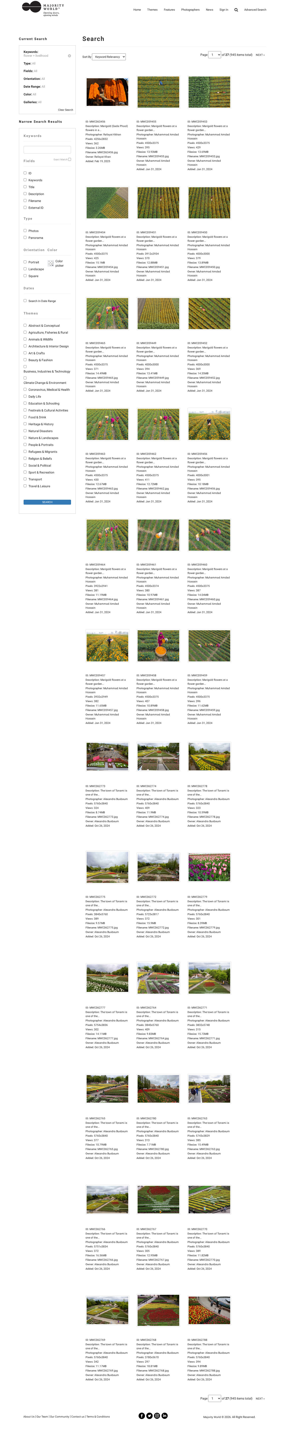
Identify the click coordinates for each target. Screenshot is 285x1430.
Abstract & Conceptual (44, 325)
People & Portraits (40, 445)
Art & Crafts (36, 353)
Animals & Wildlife (40, 339)
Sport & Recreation (41, 472)
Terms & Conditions (98, 1416)
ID (29, 173)
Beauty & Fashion (40, 360)
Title (31, 187)
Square (33, 276)
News (209, 9)
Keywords (35, 180)
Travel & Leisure (39, 486)
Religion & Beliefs (40, 458)
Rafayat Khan (102, 156)
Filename (34, 201)
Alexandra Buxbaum (106, 821)
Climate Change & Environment (45, 383)
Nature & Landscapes (43, 438)
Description (36, 194)
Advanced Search (255, 9)
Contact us (77, 1416)
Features (169, 9)
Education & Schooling (43, 403)
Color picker (58, 263)
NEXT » (260, 54)
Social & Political (39, 465)
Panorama (35, 238)
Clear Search (65, 109)
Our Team (42, 1416)
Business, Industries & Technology (47, 371)
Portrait (33, 262)
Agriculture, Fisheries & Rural (48, 332)
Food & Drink (37, 417)
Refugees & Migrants (42, 451)
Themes (152, 9)
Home (137, 9)
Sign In (224, 9)
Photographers (190, 9)
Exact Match (60, 159)
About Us (29, 1416)
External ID (35, 207)
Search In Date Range (42, 301)
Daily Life (34, 396)
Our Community (59, 1416)
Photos (33, 231)
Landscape (36, 269)
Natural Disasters (40, 431)
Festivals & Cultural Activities (48, 410)
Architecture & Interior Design (48, 346)
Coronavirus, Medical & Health (49, 389)
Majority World (212, 1417)
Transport (35, 479)
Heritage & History (41, 424)
